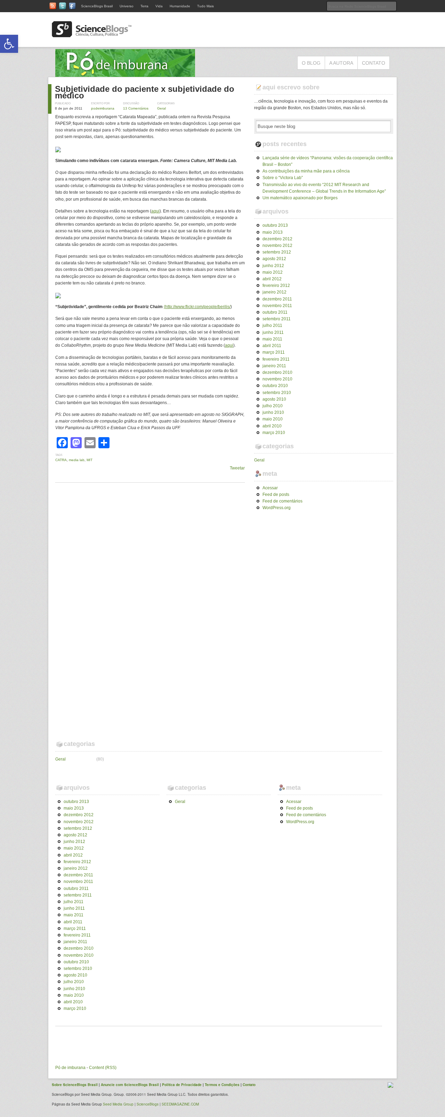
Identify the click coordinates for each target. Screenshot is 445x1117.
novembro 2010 (277, 379)
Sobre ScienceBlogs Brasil (75, 1084)
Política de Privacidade (182, 1084)
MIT (89, 460)
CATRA (61, 460)
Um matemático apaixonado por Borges (300, 197)
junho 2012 (273, 265)
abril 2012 (272, 278)
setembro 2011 (276, 318)
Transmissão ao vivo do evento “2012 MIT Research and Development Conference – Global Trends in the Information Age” (324, 188)
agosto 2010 (274, 399)
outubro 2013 (275, 225)
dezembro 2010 (277, 372)
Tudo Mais (205, 6)
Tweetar (237, 468)
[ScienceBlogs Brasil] (92, 34)
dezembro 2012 (277, 238)
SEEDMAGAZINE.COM (180, 1104)
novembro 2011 (277, 305)
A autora (341, 63)
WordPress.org (276, 507)
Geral (161, 108)
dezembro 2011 (277, 299)
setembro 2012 (276, 252)
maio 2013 (272, 232)
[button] (9, 44)
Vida (159, 6)
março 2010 (273, 432)
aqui (155, 211)
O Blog (311, 63)
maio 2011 (272, 339)
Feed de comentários (282, 501)
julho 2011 (272, 325)
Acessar (270, 487)
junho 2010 (273, 412)
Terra (144, 6)
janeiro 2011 (274, 365)
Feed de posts (275, 494)
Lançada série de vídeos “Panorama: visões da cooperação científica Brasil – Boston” (327, 161)
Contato (373, 63)
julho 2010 (272, 405)
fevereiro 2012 (276, 285)
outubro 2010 (275, 385)
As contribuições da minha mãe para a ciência (306, 171)
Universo (127, 6)
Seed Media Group (118, 1104)
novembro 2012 (277, 245)
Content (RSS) (102, 1067)
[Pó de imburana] (125, 73)
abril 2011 (271, 345)
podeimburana (102, 108)
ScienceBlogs (148, 1104)
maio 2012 (272, 272)
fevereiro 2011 (276, 359)
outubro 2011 (275, 312)
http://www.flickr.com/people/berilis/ (197, 306)
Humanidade (180, 6)
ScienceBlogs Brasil (97, 6)
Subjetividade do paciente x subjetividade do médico (144, 92)
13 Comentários (135, 108)
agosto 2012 (274, 258)
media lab (76, 460)
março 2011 (273, 352)
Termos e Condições (222, 1084)
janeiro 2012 (274, 292)
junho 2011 (273, 332)
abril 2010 (272, 426)
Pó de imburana (70, 1067)
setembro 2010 (276, 392)
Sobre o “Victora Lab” (282, 177)
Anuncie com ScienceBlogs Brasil (130, 1084)
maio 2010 (272, 419)
